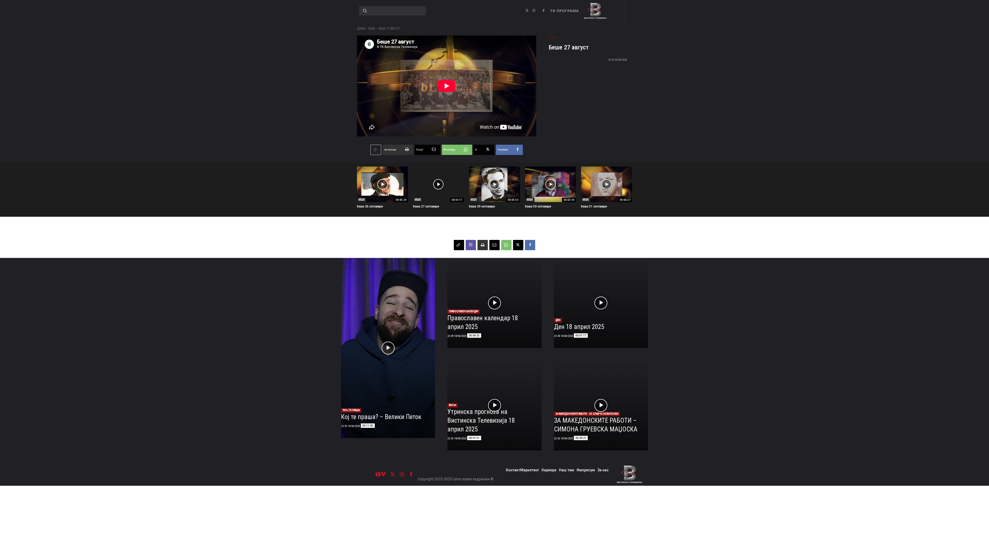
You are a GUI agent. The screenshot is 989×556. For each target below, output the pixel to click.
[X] (527, 10)
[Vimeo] (383, 474)
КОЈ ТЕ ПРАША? (351, 410)
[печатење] (483, 245)
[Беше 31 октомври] (606, 184)
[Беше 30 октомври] (550, 184)
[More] (375, 150)
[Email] (494, 245)
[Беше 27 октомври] (438, 184)
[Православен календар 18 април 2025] (494, 303)
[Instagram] (533, 10)
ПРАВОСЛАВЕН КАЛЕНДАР (463, 311)
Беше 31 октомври (594, 206)
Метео (452, 405)
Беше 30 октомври (538, 206)
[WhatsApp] (506, 245)
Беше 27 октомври (426, 206)
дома (361, 28)
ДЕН (558, 320)
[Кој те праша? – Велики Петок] (388, 348)
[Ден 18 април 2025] (601, 303)
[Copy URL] (459, 245)
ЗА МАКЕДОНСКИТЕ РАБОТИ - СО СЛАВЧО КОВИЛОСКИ (587, 413)
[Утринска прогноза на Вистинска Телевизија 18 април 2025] (494, 405)
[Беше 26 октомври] (382, 184)
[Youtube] (378, 474)
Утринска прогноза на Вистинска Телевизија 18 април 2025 (481, 420)
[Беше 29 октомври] (494, 184)
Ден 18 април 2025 (579, 327)
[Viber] (471, 245)
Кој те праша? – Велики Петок (381, 417)
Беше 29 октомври (482, 206)
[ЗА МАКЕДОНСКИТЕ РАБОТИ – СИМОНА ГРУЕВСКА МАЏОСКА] (601, 405)
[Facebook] (543, 10)
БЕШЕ (371, 28)
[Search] (364, 10)
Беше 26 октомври (370, 206)
